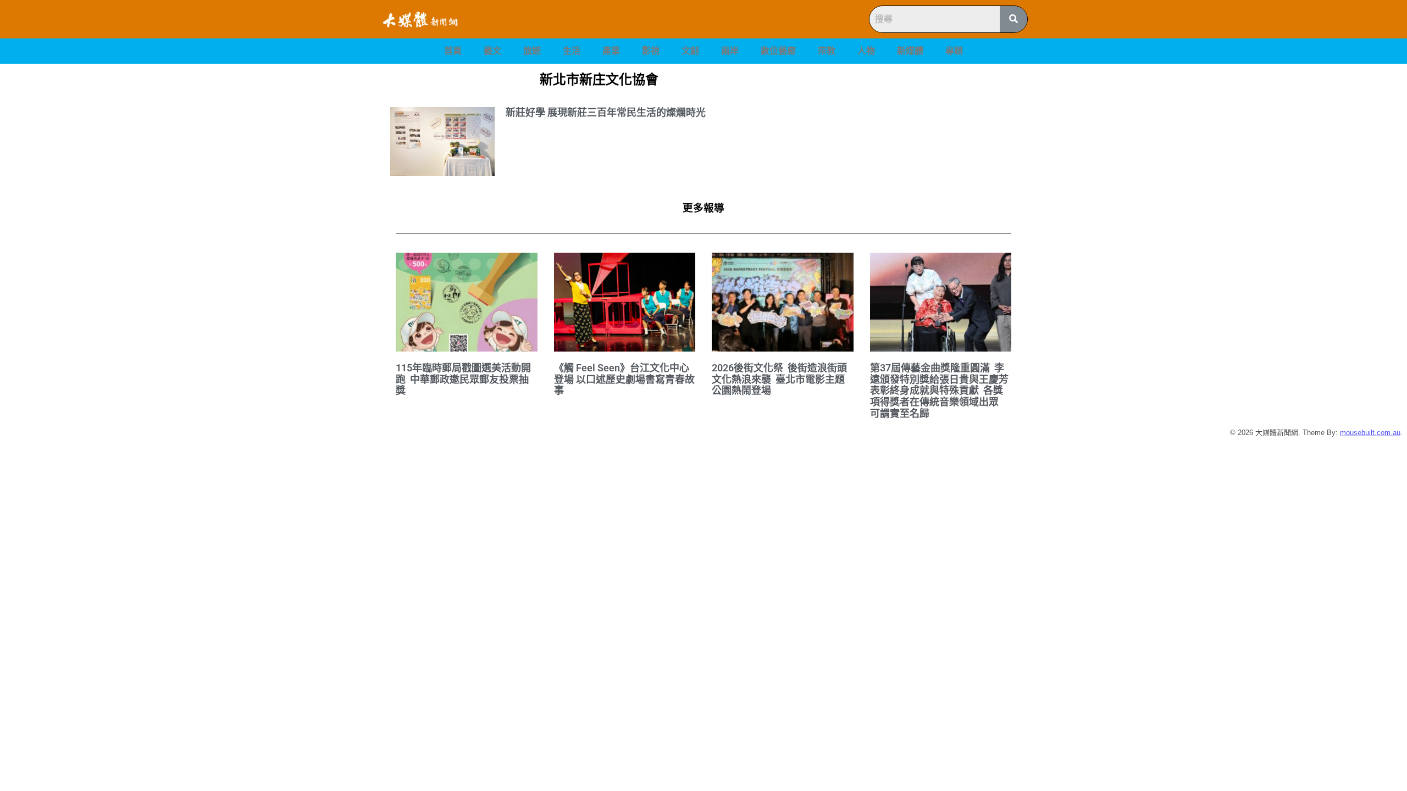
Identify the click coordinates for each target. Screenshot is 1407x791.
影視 (651, 51)
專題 (954, 51)
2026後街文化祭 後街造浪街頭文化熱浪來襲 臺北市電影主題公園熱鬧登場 (779, 379)
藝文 (492, 51)
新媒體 (910, 51)
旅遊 (532, 51)
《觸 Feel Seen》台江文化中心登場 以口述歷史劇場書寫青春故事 (624, 379)
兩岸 (730, 51)
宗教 (826, 51)
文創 (690, 51)
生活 (571, 51)
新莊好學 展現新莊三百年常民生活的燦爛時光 (606, 112)
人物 (866, 51)
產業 (611, 51)
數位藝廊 (778, 51)
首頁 (453, 51)
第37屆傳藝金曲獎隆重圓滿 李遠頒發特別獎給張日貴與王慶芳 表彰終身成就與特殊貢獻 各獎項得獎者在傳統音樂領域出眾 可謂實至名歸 (940, 390)
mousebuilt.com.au (1370, 432)
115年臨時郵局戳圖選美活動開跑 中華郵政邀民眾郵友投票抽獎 (463, 379)
